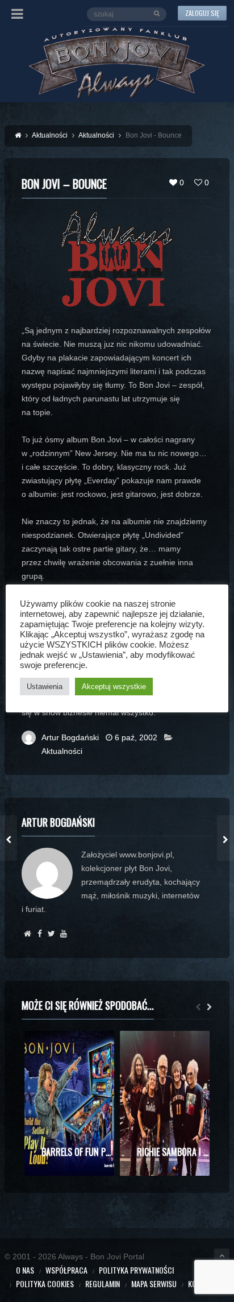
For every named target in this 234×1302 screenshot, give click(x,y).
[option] (69, 1103)
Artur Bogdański (70, 737)
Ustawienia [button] (44, 686)
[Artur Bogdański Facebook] (39, 933)
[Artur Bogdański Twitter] (51, 933)
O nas (25, 1270)
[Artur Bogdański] (27, 933)
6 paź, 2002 (136, 737)
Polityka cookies (45, 1283)
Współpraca (66, 1270)
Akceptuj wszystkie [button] (114, 686)
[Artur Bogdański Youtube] (63, 933)
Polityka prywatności (136, 1270)
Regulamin (102, 1283)
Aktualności (61, 751)
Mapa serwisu (154, 1283)
